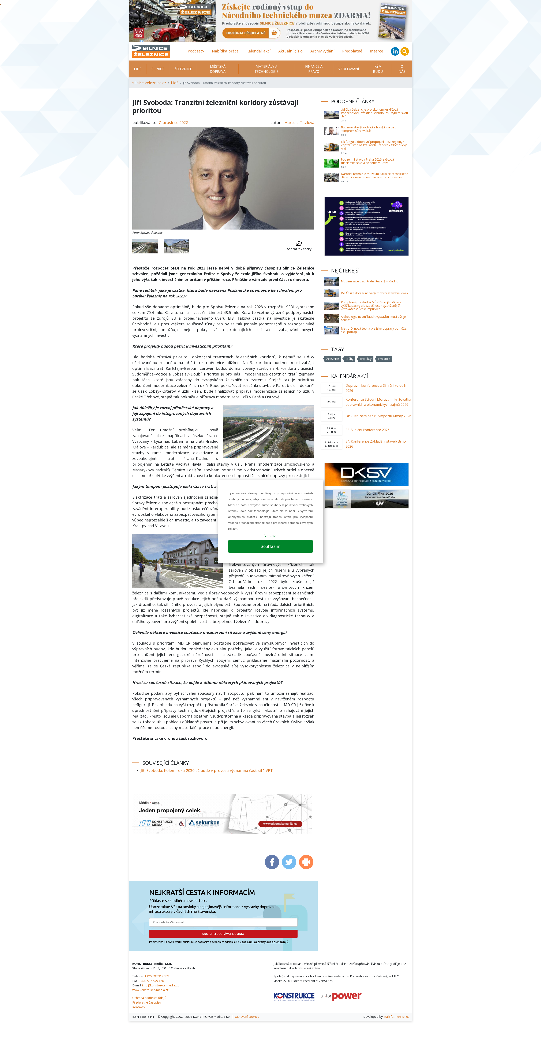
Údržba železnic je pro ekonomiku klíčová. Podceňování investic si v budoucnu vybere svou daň (374, 112)
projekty (366, 359)
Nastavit (270, 536)
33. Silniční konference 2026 (367, 430)
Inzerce (376, 51)
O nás (402, 69)
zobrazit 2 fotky (299, 249)
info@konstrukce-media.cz (160, 985)
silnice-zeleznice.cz (149, 82)
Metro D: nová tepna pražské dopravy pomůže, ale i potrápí (374, 330)
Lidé (137, 69)
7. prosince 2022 (173, 122)
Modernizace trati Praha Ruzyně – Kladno (369, 281)
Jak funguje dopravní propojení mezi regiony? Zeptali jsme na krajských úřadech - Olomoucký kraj (374, 145)
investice (384, 359)
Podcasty (196, 51)
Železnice (183, 69)
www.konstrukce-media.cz (150, 990)
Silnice (158, 69)
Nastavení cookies (246, 1017)
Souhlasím (270, 546)
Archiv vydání (322, 51)
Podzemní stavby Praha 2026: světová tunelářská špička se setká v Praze (367, 161)
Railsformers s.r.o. (396, 1017)
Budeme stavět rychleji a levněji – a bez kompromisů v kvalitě (368, 129)
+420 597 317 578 (157, 976)
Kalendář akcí (258, 51)
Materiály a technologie (266, 69)
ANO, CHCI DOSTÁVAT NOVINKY (223, 934)
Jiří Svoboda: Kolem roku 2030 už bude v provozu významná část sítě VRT (207, 770)
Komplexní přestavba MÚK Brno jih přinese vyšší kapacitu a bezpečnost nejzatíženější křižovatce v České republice (371, 305)
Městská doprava (217, 69)
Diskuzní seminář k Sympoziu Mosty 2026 (378, 416)
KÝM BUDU (378, 69)
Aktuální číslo (290, 51)
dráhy (349, 359)
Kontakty (138, 1007)
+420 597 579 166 (151, 981)
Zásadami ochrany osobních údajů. (264, 942)
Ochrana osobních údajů (149, 998)
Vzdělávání (348, 69)
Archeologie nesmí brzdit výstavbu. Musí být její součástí (374, 318)
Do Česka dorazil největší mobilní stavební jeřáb (374, 293)
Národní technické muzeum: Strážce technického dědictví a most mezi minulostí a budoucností (374, 175)
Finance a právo (313, 69)
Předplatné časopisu (146, 1002)
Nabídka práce (225, 51)
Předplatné (352, 51)
